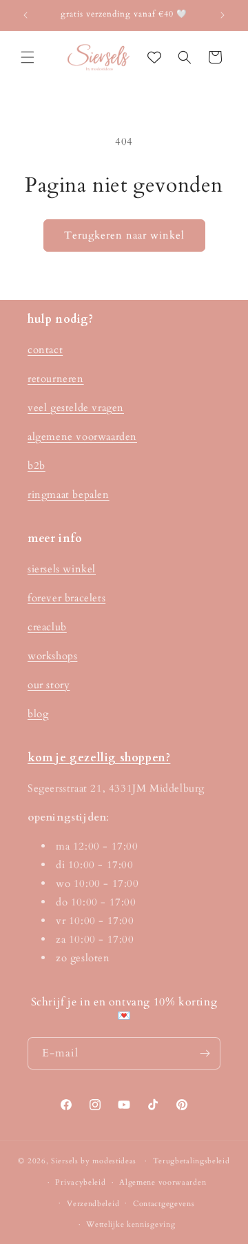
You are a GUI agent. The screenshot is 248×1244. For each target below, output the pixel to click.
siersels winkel (62, 569)
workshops (52, 656)
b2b (36, 465)
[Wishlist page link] (154, 57)
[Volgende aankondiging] (222, 15)
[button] (27, 57)
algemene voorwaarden (82, 436)
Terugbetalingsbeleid (191, 1161)
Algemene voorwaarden (162, 1182)
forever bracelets (66, 598)
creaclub (47, 627)
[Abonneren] (204, 1053)
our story (49, 685)
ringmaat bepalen (69, 494)
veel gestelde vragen (76, 407)
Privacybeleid (80, 1182)
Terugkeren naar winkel (124, 235)
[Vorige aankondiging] (25, 15)
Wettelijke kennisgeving (130, 1224)
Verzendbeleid (93, 1203)
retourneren (56, 378)
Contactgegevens (164, 1203)
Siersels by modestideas (93, 1161)
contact (45, 350)
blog (38, 714)
